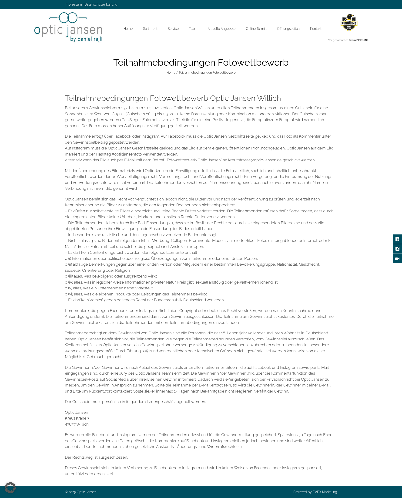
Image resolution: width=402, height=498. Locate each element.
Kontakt (315, 28)
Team (193, 28)
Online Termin (256, 28)
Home (128, 28)
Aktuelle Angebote (221, 28)
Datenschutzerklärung (100, 4)
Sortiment (150, 28)
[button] (10, 488)
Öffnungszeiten (288, 28)
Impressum (73, 4)
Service (173, 28)
